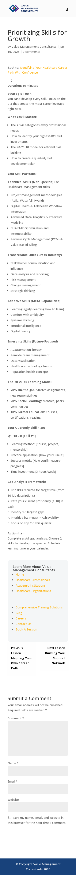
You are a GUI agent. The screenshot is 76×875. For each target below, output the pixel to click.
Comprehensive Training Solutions (39, 607)
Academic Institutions (31, 585)
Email (13, 781)
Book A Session (26, 629)
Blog (19, 613)
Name (13, 763)
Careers (21, 618)
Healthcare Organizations (33, 591)
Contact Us (23, 624)
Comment (16, 718)
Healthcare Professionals (33, 580)
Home (20, 574)
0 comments (31, 52)
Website (13, 800)
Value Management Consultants (34, 47)
